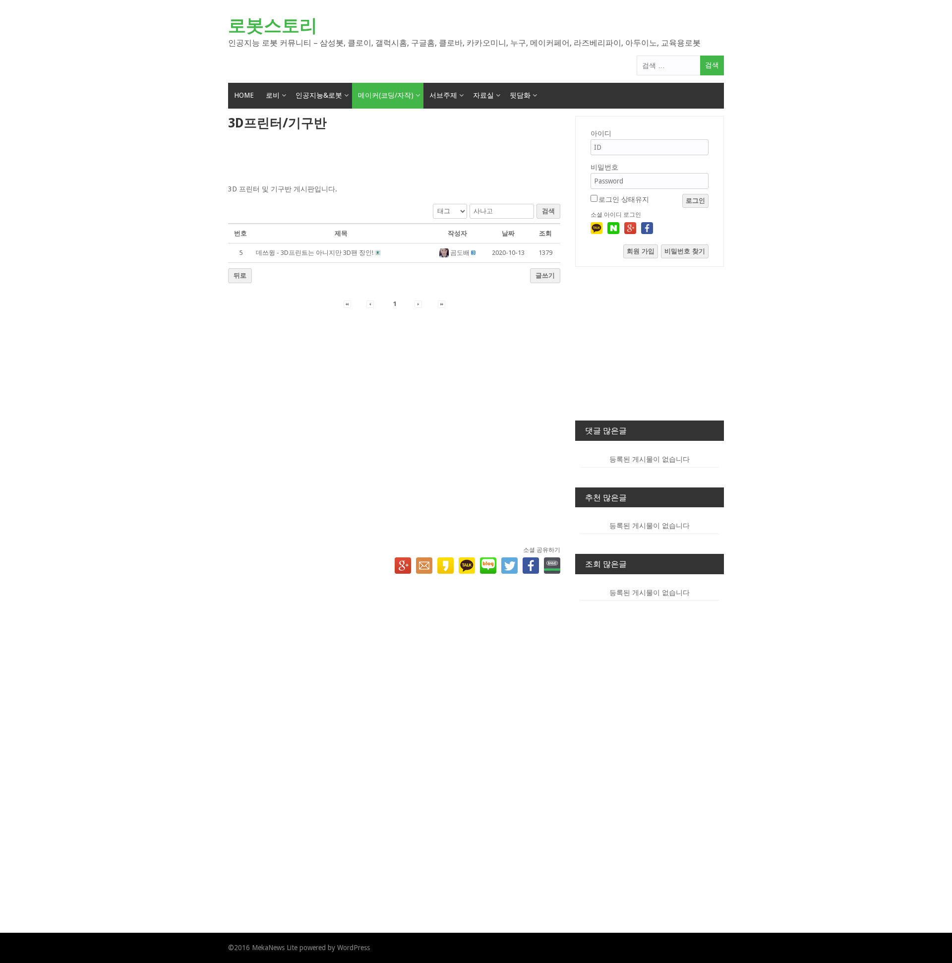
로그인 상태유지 (623, 199)
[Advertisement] (394, 158)
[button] (445, 252)
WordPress (353, 948)
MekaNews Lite (275, 948)
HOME (244, 95)
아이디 (601, 133)
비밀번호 (604, 167)
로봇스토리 (272, 25)
